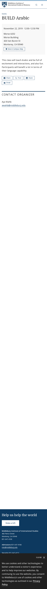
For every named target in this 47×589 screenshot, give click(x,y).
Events (4, 14)
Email (8, 82)
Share (8, 78)
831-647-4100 (7, 539)
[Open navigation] (42, 4)
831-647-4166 (16, 545)
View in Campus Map (15, 49)
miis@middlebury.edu (9, 547)
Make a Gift (10, 523)
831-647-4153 (14, 553)
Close (39, 557)
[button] (36, 4)
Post (19, 78)
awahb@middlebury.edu (14, 105)
